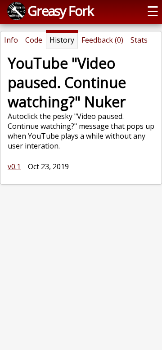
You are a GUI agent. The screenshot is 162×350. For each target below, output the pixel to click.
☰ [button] (153, 11)
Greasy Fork (60, 10)
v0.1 (14, 166)
